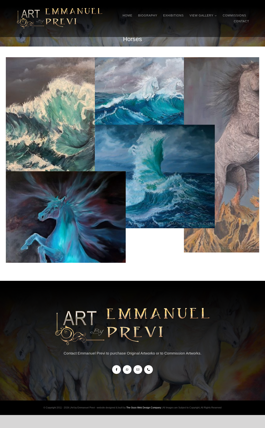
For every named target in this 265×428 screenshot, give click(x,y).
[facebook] (116, 369)
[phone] (148, 369)
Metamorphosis (244, 148)
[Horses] (66, 137)
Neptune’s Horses (155, 93)
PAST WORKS (154, 107)
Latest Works (66, 144)
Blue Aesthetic (66, 237)
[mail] (137, 369)
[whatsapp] (127, 369)
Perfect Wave (66, 130)
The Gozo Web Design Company (143, 407)
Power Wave (155, 170)
